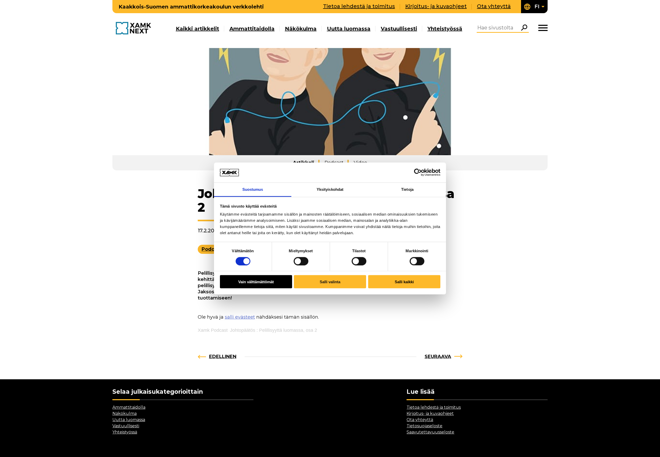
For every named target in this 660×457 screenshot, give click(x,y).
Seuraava (438, 356)
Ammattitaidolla (252, 29)
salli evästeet (240, 317)
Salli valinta (330, 282)
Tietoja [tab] (407, 189)
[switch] (301, 261)
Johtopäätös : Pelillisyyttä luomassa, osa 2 (273, 330)
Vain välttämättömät (256, 282)
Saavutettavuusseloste (430, 432)
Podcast (212, 249)
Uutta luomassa (348, 29)
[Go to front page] (134, 28)
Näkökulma (301, 29)
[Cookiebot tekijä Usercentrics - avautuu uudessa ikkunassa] (417, 172)
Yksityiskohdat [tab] (330, 189)
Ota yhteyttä (494, 6)
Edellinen (222, 356)
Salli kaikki (404, 282)
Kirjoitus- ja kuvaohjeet (436, 6)
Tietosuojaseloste (424, 425)
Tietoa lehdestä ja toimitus (359, 6)
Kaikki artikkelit (197, 29)
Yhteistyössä (444, 29)
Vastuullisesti (399, 29)
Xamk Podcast (213, 330)
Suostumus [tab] (252, 189)
